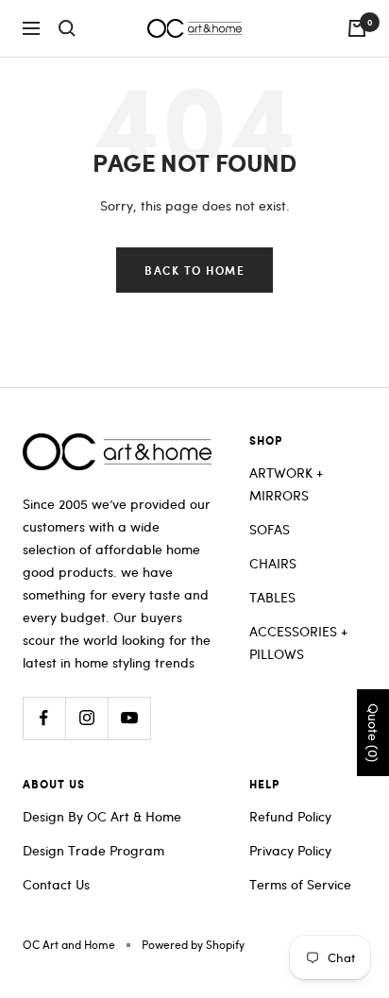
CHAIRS (272, 563)
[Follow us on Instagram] (86, 718)
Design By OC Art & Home (102, 816)
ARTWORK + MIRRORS (286, 484)
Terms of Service (300, 884)
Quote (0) (373, 732)
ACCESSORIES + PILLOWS (298, 642)
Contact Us (56, 884)
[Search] (67, 28)
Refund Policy (290, 816)
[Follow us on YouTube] (129, 718)
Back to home (194, 270)
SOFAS (269, 529)
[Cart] (356, 28)
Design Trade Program (93, 850)
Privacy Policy (290, 850)
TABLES (272, 597)
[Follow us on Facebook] (44, 718)
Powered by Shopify (193, 944)
